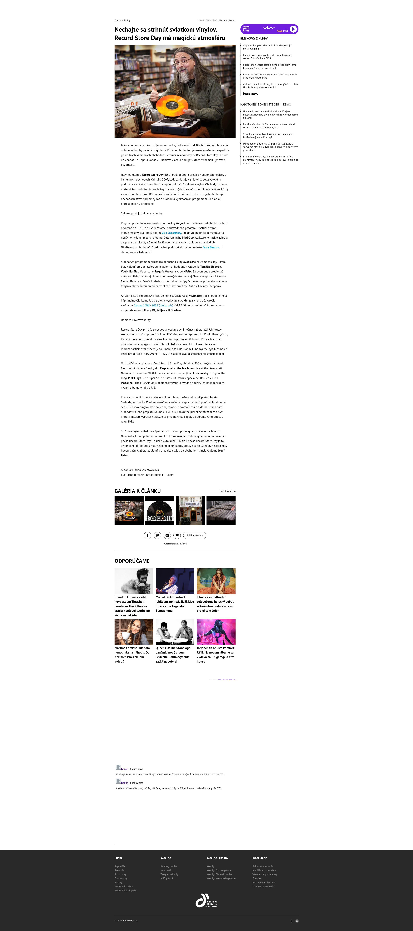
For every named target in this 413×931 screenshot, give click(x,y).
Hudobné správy (124, 886)
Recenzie (119, 870)
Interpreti (166, 870)
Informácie (259, 858)
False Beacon (211, 247)
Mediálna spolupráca (264, 870)
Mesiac (286, 104)
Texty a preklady (169, 874)
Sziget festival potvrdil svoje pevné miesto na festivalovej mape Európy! (268, 135)
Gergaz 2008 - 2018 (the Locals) (153, 305)
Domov (118, 20)
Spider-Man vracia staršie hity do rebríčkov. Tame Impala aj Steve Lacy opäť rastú (269, 66)
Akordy (210, 866)
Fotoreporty (121, 878)
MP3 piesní (167, 878)
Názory (118, 882)
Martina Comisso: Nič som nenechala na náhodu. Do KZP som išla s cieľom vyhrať (270, 126)
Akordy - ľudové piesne (219, 870)
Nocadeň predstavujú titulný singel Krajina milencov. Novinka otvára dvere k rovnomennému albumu (270, 114)
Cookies (256, 878)
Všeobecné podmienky (264, 874)
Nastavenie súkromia (264, 882)
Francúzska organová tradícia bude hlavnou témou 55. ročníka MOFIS (267, 56)
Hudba (118, 858)
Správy (127, 20)
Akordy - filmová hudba (219, 874)
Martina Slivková (227, 20)
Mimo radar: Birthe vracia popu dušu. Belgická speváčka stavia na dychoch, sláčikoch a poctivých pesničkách (270, 147)
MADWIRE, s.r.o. (130, 920)
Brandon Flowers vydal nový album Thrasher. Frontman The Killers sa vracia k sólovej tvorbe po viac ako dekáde (270, 160)
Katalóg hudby (169, 866)
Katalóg (166, 858)
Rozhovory (120, 874)
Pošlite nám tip (194, 535)
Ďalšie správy (250, 93)
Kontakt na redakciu (263, 886)
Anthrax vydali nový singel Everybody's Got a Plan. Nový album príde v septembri (270, 85)
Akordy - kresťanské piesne (221, 878)
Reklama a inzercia (262, 866)
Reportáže (120, 866)
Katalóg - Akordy (217, 858)
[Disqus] (175, 720)
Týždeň (274, 104)
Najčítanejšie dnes (253, 104)
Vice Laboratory (171, 233)
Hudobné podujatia (125, 890)
